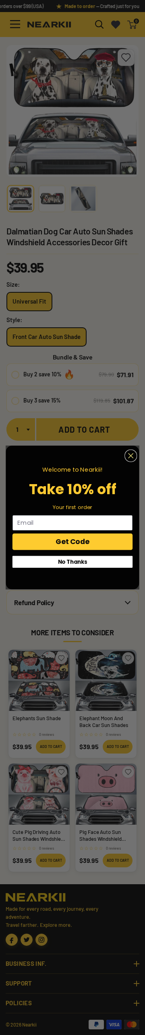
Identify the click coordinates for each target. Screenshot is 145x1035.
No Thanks (72, 561)
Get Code (72, 541)
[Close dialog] (131, 455)
